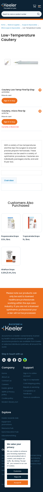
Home (4, 373)
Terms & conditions (31, 397)
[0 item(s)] (35, 5)
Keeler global (7, 388)
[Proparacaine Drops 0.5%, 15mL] (11, 222)
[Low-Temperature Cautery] (21, 62)
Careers (5, 384)
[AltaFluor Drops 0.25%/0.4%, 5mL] (11, 256)
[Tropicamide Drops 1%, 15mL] (32, 222)
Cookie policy (7, 398)
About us (5, 377)
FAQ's (4, 439)
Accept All (17, 483)
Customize (17, 471)
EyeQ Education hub (10, 432)
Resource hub (7, 428)
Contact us (6, 380)
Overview (9, 180)
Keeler (13, 6)
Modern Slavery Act (10, 402)
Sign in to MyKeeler (31, 379)
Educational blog (9, 435)
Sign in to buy (9, 101)
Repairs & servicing (31, 387)
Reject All (17, 477)
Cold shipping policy (31, 383)
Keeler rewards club (10, 418)
